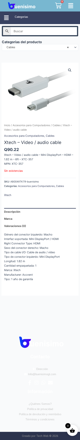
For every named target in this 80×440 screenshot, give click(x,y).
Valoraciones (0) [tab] (15, 226)
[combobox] (40, 47)
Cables (56, 125)
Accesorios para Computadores (31, 125)
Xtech (7, 195)
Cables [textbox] (36, 47)
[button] (69, 6)
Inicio (7, 125)
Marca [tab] (8, 218)
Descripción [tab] (12, 211)
